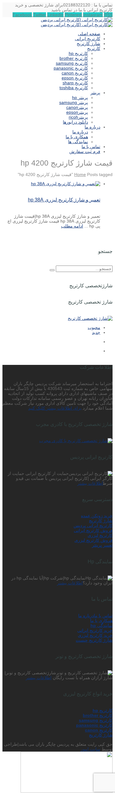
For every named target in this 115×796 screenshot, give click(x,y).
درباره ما (86, 615)
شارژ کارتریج (101, 520)
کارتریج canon (99, 730)
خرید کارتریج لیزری (95, 635)
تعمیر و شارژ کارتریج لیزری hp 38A (64, 199)
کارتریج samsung (96, 720)
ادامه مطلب (72, 226)
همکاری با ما (101, 620)
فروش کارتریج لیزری (94, 540)
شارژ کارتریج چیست (94, 640)
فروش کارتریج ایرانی (93, 530)
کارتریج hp (103, 710)
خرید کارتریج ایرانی (95, 630)
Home (80, 174)
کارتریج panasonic (94, 725)
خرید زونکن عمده (97, 515)
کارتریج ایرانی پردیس (93, 525)
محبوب (94, 327)
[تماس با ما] (67, 791)
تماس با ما (103, 615)
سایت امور (90, 749)
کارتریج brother (98, 715)
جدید (96, 332)
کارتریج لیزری (100, 535)
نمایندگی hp (101, 625)
